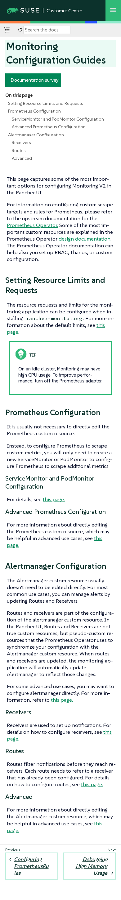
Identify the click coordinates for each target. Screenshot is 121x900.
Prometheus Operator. (32, 225)
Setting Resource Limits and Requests (45, 103)
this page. (54, 499)
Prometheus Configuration (34, 111)
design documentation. (85, 238)
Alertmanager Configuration (36, 135)
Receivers (21, 142)
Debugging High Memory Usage (91, 866)
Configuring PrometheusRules (31, 866)
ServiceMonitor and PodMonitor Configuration (58, 119)
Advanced (22, 158)
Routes (19, 150)
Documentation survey (35, 80)
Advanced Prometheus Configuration (49, 127)
